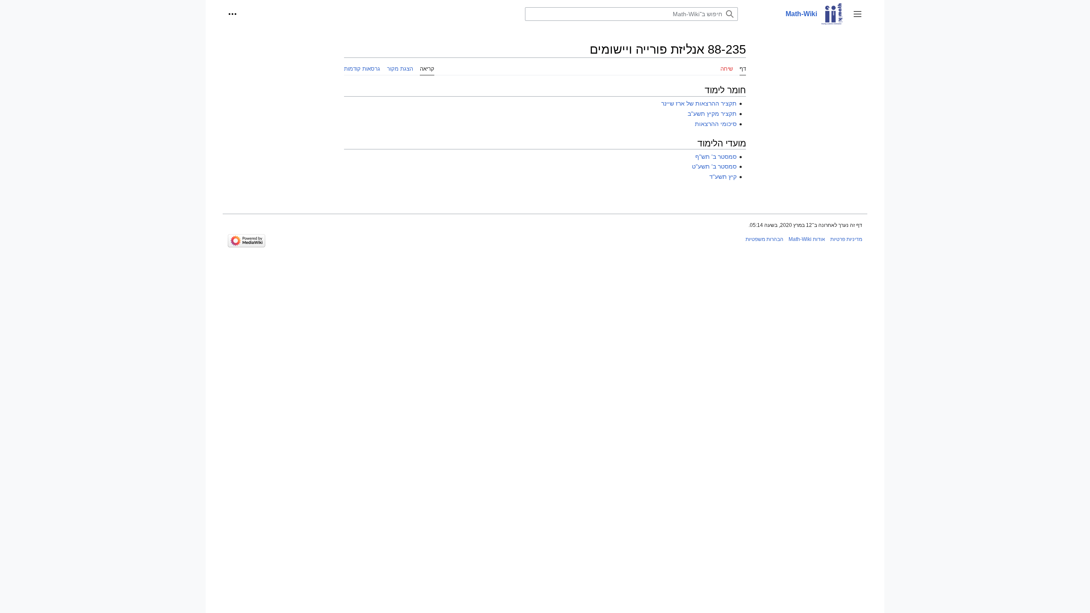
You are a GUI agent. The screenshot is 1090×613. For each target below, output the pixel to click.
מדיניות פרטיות (846, 239)
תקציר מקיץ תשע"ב (712, 113)
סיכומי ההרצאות (716, 123)
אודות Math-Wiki (807, 239)
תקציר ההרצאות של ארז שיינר (699, 103)
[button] (857, 14)
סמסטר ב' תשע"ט (714, 166)
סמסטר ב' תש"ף (716, 156)
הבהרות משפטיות (764, 239)
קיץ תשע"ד (723, 176)
